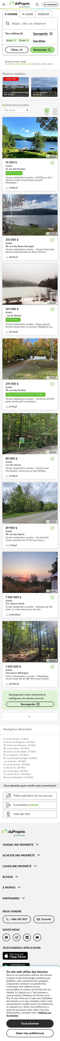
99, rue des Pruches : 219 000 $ (16, 764)
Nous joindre (12, 911)
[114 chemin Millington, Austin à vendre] (30, 641)
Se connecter (50, 4)
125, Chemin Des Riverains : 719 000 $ (19, 745)
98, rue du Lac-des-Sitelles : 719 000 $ (19, 751)
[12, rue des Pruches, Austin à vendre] (30, 137)
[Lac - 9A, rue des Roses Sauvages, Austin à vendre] (30, 215)
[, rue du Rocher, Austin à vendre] (30, 284)
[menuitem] (30, 844)
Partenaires (11, 898)
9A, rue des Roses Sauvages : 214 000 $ (20, 758)
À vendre (11, 14)
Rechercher (40, 49)
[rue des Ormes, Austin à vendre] (30, 433)
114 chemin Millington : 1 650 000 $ (18, 777)
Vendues (43, 14)
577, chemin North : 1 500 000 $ (17, 774)
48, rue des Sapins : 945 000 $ (16, 748)
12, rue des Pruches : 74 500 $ (15, 739)
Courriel (46, 919)
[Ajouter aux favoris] (52, 163)
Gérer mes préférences (30, 1033)
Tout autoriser (30, 1023)
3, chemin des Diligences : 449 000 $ (19, 742)
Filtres (14, 49)
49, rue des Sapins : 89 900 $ (15, 771)
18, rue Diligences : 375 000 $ (15, 755)
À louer (27, 14)
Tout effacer (39, 40)
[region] (30, 1003)
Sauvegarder (28, 704)
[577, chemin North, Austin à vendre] (30, 572)
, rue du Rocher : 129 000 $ (14, 761)
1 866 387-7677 (18, 919)
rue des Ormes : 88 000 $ (14, 767)
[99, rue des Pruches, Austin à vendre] (30, 359)
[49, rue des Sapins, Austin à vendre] (30, 503)
